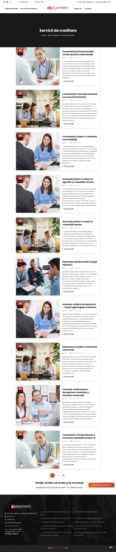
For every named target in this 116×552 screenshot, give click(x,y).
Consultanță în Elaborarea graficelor (53, 522)
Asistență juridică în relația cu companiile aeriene (77, 223)
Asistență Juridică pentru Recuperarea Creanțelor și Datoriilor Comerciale (75, 392)
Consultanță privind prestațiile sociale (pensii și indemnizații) (78, 53)
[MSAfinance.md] (58, 9)
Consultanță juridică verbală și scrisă (86, 512)
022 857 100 (24, 2)
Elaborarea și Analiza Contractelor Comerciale (79, 348)
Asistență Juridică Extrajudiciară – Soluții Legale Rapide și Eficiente (79, 306)
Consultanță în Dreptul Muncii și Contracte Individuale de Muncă (78, 436)
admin (66, 58)
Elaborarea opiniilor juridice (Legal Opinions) (79, 263)
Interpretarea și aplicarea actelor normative (56, 518)
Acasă (44, 35)
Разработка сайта (58, 548)
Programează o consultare (101, 485)
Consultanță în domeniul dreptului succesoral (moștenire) (79, 95)
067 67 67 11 (40, 2)
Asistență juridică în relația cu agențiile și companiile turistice (78, 181)
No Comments (76, 58)
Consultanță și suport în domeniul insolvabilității (79, 138)
